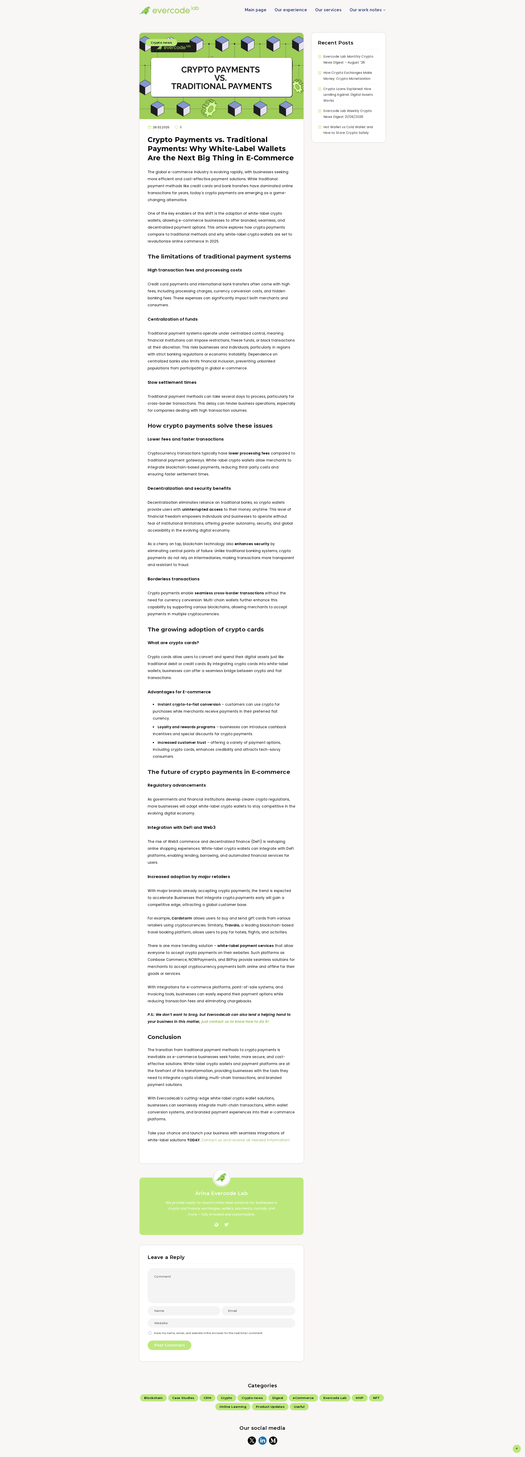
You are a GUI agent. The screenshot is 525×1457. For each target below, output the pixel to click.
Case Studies (183, 1398)
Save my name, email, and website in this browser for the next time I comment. (208, 1333)
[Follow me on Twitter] (226, 1225)
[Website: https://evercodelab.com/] (216, 1225)
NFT (376, 1398)
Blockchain (153, 1398)
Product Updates (270, 1407)
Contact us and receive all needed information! (246, 1140)
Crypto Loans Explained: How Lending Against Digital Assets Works (348, 95)
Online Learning (233, 1407)
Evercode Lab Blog (169, 10)
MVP (360, 1398)
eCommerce (303, 1398)
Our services (328, 9)
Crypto (226, 1398)
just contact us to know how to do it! (235, 1021)
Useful (299, 1407)
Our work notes (366, 9)
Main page (256, 9)
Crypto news (161, 42)
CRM (207, 1398)
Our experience (291, 9)
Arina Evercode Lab (221, 1193)
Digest (277, 1398)
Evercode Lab (334, 1398)
